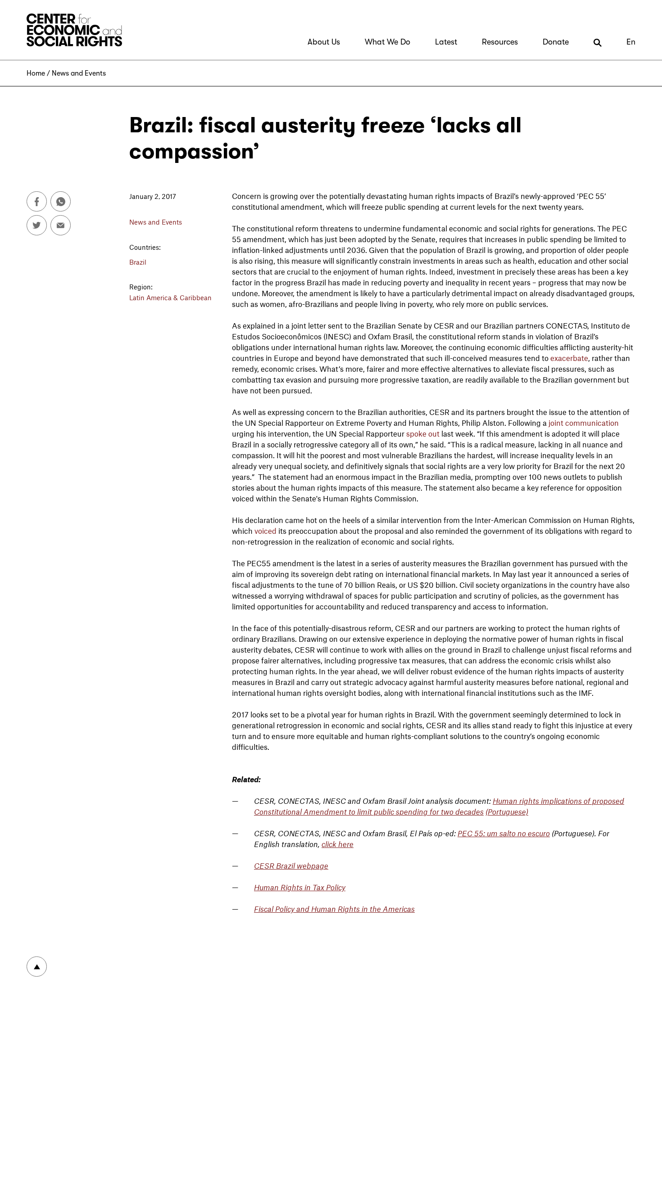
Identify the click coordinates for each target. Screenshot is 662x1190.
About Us (324, 41)
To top (37, 966)
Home (36, 73)
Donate (556, 41)
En (630, 41)
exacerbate (569, 357)
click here (338, 843)
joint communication (584, 422)
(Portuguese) (506, 811)
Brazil (137, 262)
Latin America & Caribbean (170, 297)
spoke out (423, 433)
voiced (265, 530)
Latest (446, 41)
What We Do (387, 41)
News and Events (79, 73)
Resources (500, 41)
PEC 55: (472, 833)
